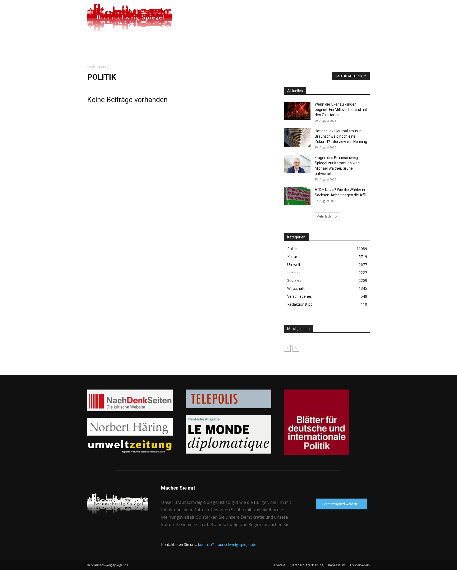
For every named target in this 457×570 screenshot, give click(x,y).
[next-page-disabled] (296, 348)
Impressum (336, 565)
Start (90, 67)
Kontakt (279, 565)
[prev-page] (287, 348)
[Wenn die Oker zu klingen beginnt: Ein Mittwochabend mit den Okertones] (297, 111)
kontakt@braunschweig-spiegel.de (227, 544)
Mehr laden (325, 216)
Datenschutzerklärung (306, 565)
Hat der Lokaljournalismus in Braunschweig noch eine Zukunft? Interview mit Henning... (342, 136)
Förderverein (360, 565)
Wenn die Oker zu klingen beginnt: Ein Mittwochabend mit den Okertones (341, 109)
